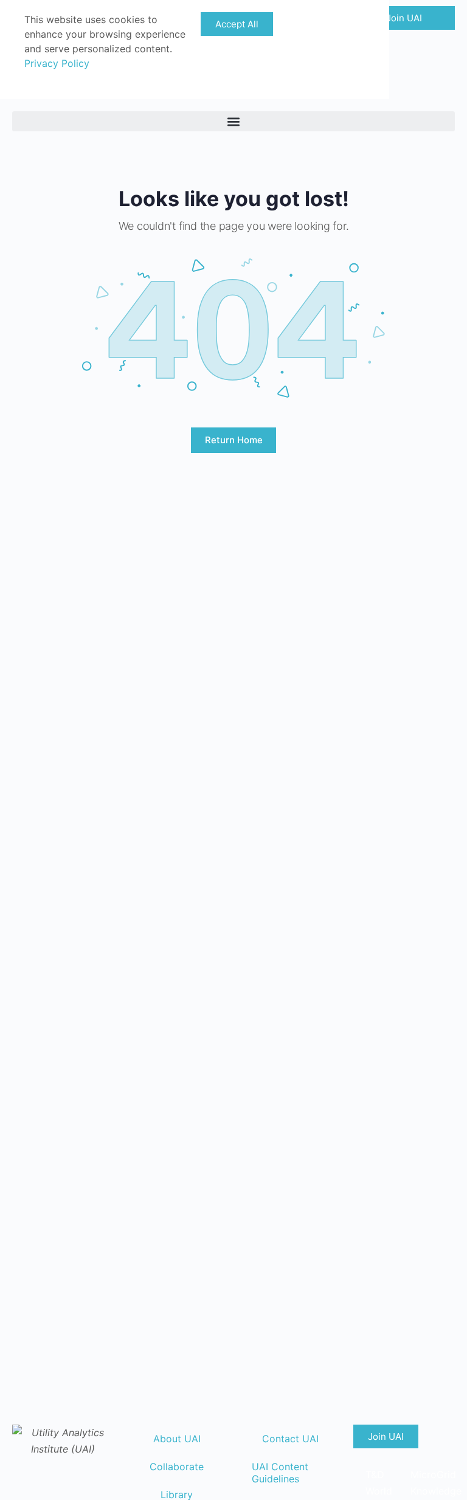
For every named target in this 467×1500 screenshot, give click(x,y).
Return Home (234, 440)
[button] (233, 121)
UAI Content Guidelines (280, 1472)
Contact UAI (290, 1439)
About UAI (177, 1439)
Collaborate (177, 1466)
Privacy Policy (56, 63)
